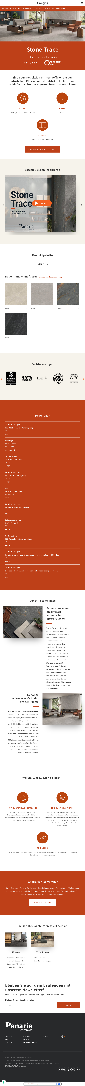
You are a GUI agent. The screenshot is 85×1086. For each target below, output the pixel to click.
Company (45, 1036)
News (7, 1039)
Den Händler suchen (42, 902)
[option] (40, 205)
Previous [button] (4, 205)
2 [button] (42, 392)
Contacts (8, 1042)
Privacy (7, 1063)
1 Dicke (62, 108)
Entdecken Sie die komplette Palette (43, 149)
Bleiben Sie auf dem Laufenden (19, 1000)
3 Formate (42, 135)
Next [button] (81, 205)
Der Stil (47, 8)
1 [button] (39, 392)
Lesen (10, 450)
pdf (8, 434)
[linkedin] (78, 1069)
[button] (82, 3)
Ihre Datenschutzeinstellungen (47, 1084)
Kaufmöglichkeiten (60, 8)
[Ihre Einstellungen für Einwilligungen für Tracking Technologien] (4, 1082)
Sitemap (14, 1063)
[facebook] (60, 1069)
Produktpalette (24, 8)
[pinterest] (73, 1069)
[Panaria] (42, 6)
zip (8, 498)
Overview (4, 8)
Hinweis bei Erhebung (31, 1084)
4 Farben (23, 108)
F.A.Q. (43, 1039)
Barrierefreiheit (55, 1063)
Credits (21, 1063)
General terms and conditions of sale (36, 1063)
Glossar (26, 1039)
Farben (42, 264)
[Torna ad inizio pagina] (82, 1083)
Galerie (13, 8)
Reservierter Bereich (30, 1042)
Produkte (8, 1036)
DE (64, 1036)
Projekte (26, 1036)
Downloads (37, 8)
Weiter (68, 1005)
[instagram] (64, 1069)
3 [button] (46, 392)
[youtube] (69, 1069)
